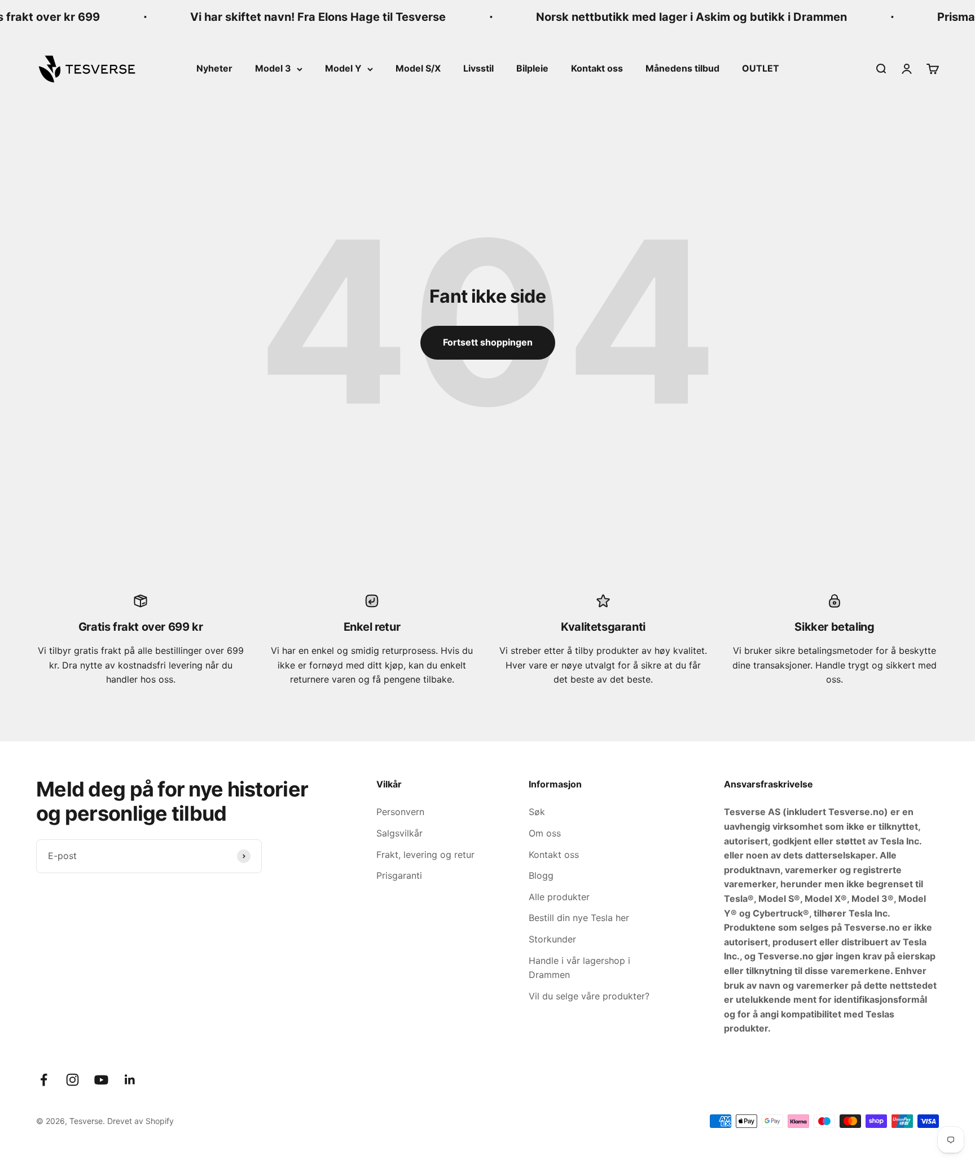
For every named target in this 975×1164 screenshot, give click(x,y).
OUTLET (760, 68)
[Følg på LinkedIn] (130, 1079)
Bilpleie (532, 68)
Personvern (400, 811)
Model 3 (273, 68)
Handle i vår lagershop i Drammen (579, 968)
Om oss (545, 833)
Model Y (343, 68)
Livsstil (478, 68)
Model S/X (418, 68)
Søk (537, 811)
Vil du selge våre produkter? (589, 996)
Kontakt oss (597, 68)
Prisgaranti (399, 875)
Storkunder (552, 939)
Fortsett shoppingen (488, 342)
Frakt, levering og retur (425, 854)
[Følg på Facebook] (43, 1079)
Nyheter (214, 68)
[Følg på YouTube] (101, 1079)
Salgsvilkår (399, 833)
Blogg (541, 875)
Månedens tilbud (682, 68)
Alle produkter (559, 896)
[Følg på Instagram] (72, 1079)
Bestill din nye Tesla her (579, 917)
